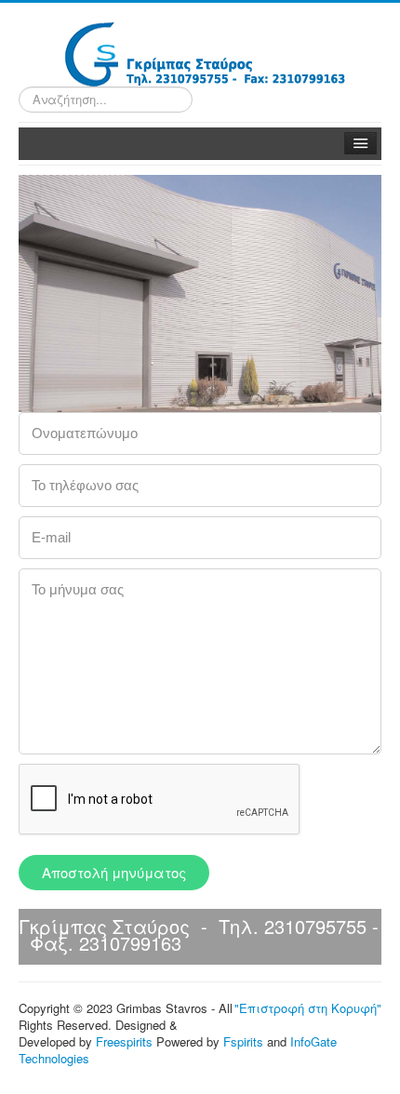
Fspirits (243, 1041)
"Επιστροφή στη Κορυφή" (307, 1008)
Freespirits (124, 1041)
